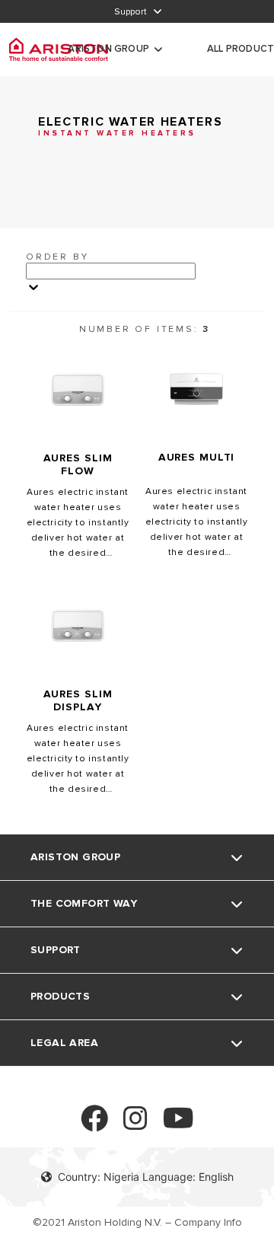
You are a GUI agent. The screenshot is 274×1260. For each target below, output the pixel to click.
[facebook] (94, 1124)
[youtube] (178, 1124)
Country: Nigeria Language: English (146, 1176)
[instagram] (135, 1124)
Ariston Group (108, 49)
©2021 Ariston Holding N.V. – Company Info (137, 1222)
